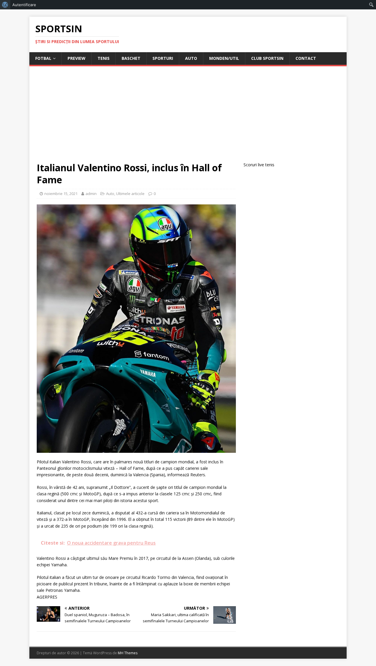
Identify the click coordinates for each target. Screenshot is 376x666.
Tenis (104, 58)
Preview (76, 58)
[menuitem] (5, 4)
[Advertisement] (188, 118)
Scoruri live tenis (259, 164)
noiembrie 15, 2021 (61, 193)
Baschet (131, 58)
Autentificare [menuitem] (24, 4)
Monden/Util (224, 58)
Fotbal (43, 58)
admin (91, 193)
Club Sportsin (267, 58)
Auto (191, 58)
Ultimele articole (130, 193)
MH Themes (127, 652)
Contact (306, 58)
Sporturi (162, 58)
